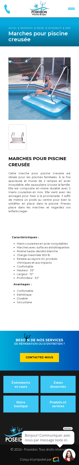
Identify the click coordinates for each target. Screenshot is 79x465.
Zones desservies (58, 384)
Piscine (40, 28)
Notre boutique (21, 404)
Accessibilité (55, 28)
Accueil (12, 28)
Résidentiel (26, 28)
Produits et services (58, 404)
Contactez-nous (39, 357)
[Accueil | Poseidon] (39, 8)
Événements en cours (21, 384)
